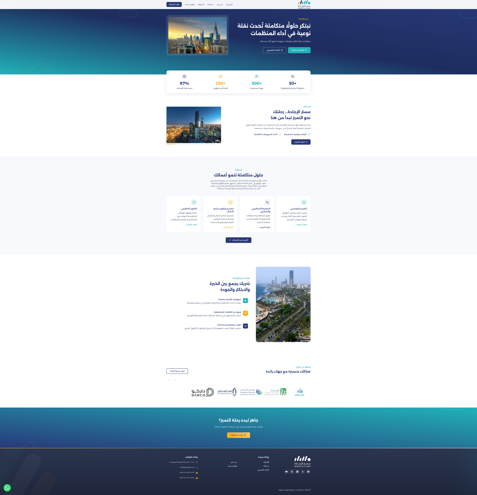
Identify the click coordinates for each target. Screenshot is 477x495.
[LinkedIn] (297, 471)
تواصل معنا (190, 4)
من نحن (220, 4)
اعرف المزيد (299, 142)
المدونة (201, 4)
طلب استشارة (174, 4)
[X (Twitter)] (303, 471)
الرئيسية (229, 4)
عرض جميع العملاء (177, 371)
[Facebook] (308, 471)
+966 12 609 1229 (186, 472)
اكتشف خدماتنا (298, 50)
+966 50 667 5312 (186, 478)
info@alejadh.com (187, 467)
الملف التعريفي (273, 50)
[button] (7, 488)
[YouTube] (286, 471)
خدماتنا (210, 4)
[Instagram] (292, 471)
